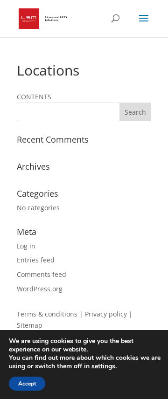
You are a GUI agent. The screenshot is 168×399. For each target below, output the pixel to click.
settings (103, 366)
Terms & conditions (47, 314)
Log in (26, 245)
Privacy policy (106, 314)
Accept (27, 383)
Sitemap (29, 325)
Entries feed (36, 259)
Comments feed (41, 274)
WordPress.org (40, 288)
